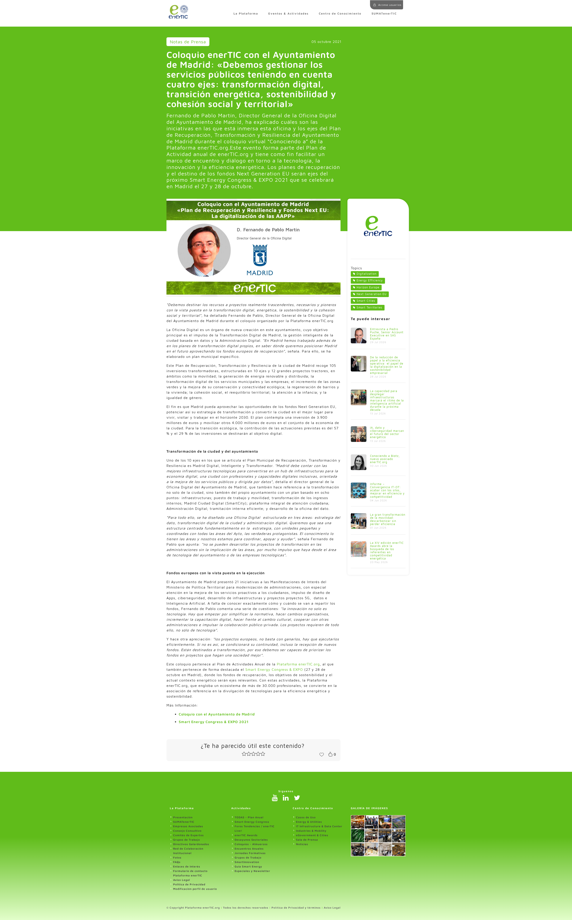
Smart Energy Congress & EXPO (274, 669)
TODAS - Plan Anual (249, 817)
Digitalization (366, 273)
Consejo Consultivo (187, 830)
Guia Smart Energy (248, 866)
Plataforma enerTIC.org (298, 664)
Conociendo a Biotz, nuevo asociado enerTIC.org (385, 459)
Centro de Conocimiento (340, 13)
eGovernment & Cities (312, 835)
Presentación (183, 817)
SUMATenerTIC (384, 13)
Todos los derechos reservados (245, 907)
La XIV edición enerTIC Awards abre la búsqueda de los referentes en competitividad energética (387, 550)
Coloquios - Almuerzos (251, 844)
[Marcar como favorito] (322, 754)
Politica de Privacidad (189, 884)
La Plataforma (245, 13)
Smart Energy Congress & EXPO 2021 (213, 722)
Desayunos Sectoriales (251, 839)
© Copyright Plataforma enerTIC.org (193, 907)
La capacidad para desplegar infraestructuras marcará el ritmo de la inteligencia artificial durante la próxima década (387, 400)
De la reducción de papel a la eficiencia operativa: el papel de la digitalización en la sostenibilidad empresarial (386, 365)
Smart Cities (366, 300)
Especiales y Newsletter (252, 871)
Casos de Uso (306, 817)
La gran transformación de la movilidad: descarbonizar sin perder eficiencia (387, 519)
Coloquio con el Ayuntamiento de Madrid (217, 714)
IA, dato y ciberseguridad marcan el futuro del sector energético (387, 432)
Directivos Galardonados (191, 844)
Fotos (177, 857)
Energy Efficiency (370, 280)
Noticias (302, 844)
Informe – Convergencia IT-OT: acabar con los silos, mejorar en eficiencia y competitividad (387, 490)
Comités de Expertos (188, 835)
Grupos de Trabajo (186, 839)
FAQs (177, 862)
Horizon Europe (368, 287)
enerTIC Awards (246, 835)
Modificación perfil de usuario (195, 888)
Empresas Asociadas (188, 826)
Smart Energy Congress (252, 821)
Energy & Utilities (309, 821)
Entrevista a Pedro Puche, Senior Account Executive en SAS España (387, 333)
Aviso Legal (181, 880)
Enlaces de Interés (186, 866)
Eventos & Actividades (288, 13)
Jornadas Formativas (250, 853)
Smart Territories (369, 307)
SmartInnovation (247, 862)
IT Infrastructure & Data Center (319, 826)
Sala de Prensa (307, 839)
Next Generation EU (372, 294)
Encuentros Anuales (249, 848)
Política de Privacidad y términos (296, 907)
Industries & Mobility (311, 830)
